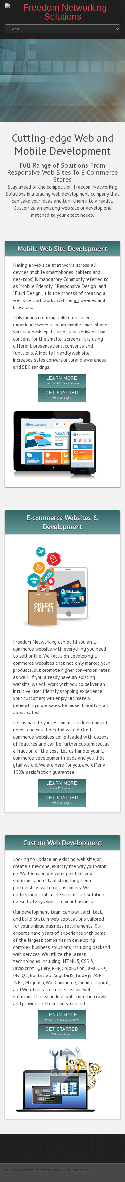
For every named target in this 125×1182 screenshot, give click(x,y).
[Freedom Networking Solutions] (62, 12)
